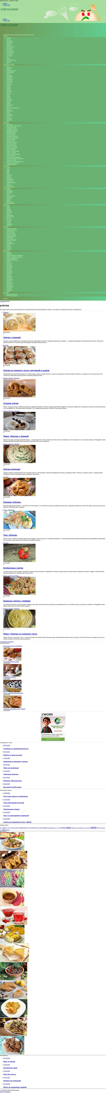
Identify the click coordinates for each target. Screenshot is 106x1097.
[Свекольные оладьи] (12, 676)
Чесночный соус (12, 239)
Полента (9, 119)
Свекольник (10, 52)
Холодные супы (11, 60)
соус (98, 828)
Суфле (9, 291)
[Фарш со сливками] (12, 850)
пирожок (74, 827)
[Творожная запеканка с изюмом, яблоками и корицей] (12, 942)
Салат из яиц (11, 140)
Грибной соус (11, 243)
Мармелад (10, 215)
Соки (8, 184)
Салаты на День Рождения (15, 158)
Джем (8, 200)
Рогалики (9, 266)
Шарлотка (10, 280)
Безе (8, 206)
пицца (77, 827)
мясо (56, 827)
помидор (81, 827)
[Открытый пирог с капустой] (14, 961)
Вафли (9, 252)
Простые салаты (12, 146)
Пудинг (9, 221)
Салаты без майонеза (13, 157)
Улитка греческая (11, 469)
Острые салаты (11, 143)
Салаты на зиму (11, 160)
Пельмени (10, 115)
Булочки (9, 267)
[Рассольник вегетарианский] (12, 905)
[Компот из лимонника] (13, 924)
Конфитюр (10, 191)
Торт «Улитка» (10, 535)
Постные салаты (12, 145)
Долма (9, 87)
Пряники (9, 273)
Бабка (8, 69)
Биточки (9, 75)
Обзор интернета (12, 294)
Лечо (8, 194)
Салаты (6, 122)
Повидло (9, 193)
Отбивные (10, 111)
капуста (25, 827)
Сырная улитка (10, 403)
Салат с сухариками (13, 151)
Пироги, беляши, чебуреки (15, 255)
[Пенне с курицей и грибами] (13, 1035)
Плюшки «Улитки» (12, 502)
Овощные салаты (12, 142)
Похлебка (10, 49)
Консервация (11, 203)
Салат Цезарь (11, 155)
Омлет (9, 109)
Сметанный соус (12, 230)
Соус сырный (11, 233)
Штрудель (10, 279)
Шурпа (9, 61)
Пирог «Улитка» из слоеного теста (20, 634)
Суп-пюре (10, 55)
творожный (102, 827)
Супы (5, 36)
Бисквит (9, 269)
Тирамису (10, 224)
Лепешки (9, 271)
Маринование (11, 195)
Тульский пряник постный (11, 661)
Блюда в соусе (11, 240)
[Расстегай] (13, 868)
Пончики (9, 285)
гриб (8, 827)
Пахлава (9, 270)
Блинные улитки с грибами (16, 601)
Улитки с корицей (12, 337)
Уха (8, 57)
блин (1, 827)
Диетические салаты (13, 137)
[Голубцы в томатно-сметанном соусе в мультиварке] (13, 1017)
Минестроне (10, 46)
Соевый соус (11, 231)
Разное (6, 292)
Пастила (9, 219)
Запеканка (10, 283)
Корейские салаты (12, 130)
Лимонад (9, 181)
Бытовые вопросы (12, 295)
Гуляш (9, 85)
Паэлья (9, 114)
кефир (29, 827)
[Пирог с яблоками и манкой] (13, 998)
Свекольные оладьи (9, 677)
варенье (4, 827)
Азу (8, 66)
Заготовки (7, 188)
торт (3, 830)
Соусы (5, 227)
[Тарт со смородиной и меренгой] (12, 691)
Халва (9, 225)
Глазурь (9, 288)
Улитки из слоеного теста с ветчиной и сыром (26, 370)
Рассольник (10, 51)
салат (93, 827)
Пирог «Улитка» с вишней (16, 436)
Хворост (9, 264)
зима (21, 827)
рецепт (88, 827)
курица (45, 827)
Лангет (9, 102)
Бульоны (9, 40)
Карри (8, 94)
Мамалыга (10, 105)
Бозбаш (9, 38)
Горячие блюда (8, 64)
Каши (8, 96)
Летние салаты (11, 139)
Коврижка (10, 289)
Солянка (9, 54)
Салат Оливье (11, 149)
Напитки (6, 166)
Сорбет (9, 222)
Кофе (8, 170)
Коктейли (9, 185)
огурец (58, 827)
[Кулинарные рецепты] (9, 16)
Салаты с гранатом (12, 163)
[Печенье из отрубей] (12, 1054)
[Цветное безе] (12, 887)
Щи (8, 63)
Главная (2, 301)
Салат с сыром (11, 152)
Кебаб (8, 97)
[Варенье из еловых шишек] (13, 980)
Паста (8, 112)
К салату (9, 249)
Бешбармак (10, 72)
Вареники (10, 81)
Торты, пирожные (12, 258)
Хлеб (8, 261)
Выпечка (6, 251)
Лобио (9, 103)
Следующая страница (6, 641)
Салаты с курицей (12, 136)
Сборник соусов (11, 228)
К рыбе (9, 248)
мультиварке (51, 827)
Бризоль (9, 78)
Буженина (10, 79)
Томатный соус (11, 236)
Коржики (9, 254)
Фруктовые (10, 179)
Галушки (9, 82)
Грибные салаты (12, 128)
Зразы (9, 93)
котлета (33, 827)
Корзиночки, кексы (12, 260)
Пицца (9, 274)
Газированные (11, 182)
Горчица (9, 242)
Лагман (9, 45)
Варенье (9, 190)
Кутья (8, 213)
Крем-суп (9, 43)
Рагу (8, 121)
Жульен (9, 91)
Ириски (9, 210)
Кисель (9, 176)
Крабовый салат (12, 131)
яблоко (7, 830)
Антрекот (9, 67)
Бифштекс (10, 76)
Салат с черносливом (13, 154)
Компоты (9, 178)
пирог (68, 827)
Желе (8, 207)
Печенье (9, 263)
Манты (9, 106)
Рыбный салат (11, 134)
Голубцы (9, 84)
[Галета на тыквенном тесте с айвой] (12, 707)
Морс (8, 173)
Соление (9, 197)
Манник (9, 282)
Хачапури (10, 276)
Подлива (9, 118)
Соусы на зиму (11, 234)
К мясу (9, 245)
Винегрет (9, 124)
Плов (8, 116)
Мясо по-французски (13, 108)
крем (37, 827)
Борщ (8, 39)
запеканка (16, 827)
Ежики (9, 88)
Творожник (10, 286)
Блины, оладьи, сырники (14, 257)
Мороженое (10, 216)
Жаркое (9, 90)
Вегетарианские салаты (14, 125)
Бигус (8, 73)
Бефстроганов (11, 70)
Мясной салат (11, 133)
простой (85, 827)
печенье (63, 828)
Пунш (8, 167)
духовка (12, 827)
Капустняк (10, 42)
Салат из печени (12, 148)
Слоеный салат (11, 164)
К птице (9, 246)
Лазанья (9, 100)
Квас (8, 172)
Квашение (10, 201)
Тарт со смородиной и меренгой (13, 693)
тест (1, 829)
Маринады (10, 237)
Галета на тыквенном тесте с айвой (14, 709)
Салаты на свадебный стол (15, 161)
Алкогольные (11, 187)
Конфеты (9, 212)
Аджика (9, 198)
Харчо (8, 58)
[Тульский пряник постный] (12, 660)
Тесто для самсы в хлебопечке (12, 646)
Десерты (6, 204)
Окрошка (9, 48)
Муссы (9, 218)
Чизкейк (9, 277)
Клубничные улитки (13, 568)
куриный (41, 827)
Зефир (9, 209)
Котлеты (9, 99)
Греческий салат (12, 127)
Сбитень (9, 175)
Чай (8, 169)
